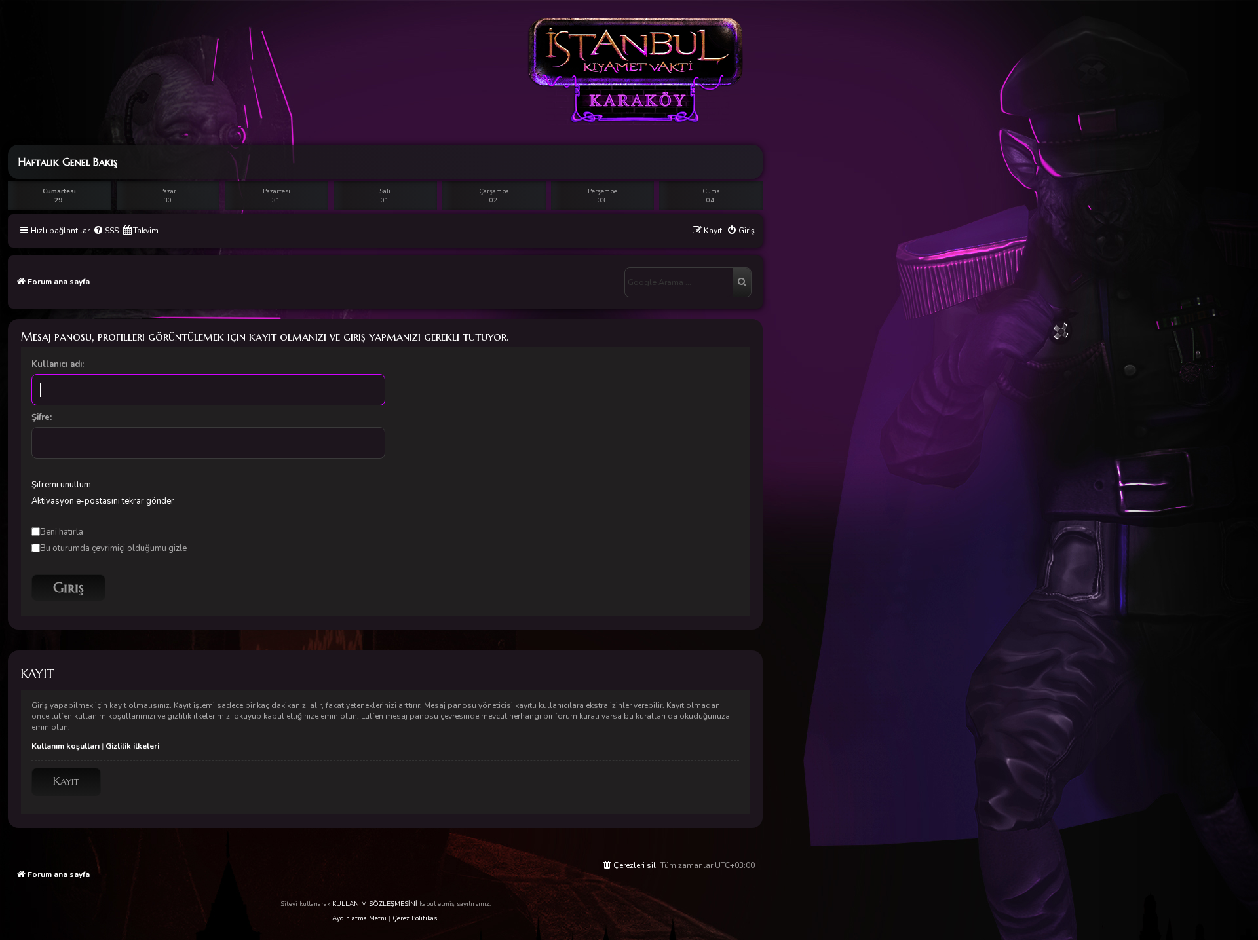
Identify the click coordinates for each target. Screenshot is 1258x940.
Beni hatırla (61, 531)
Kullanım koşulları (65, 746)
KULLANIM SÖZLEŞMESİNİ (374, 904)
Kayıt (66, 781)
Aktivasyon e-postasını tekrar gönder (102, 501)
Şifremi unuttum (61, 484)
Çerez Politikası (415, 918)
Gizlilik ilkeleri (132, 746)
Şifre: (41, 417)
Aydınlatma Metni (359, 918)
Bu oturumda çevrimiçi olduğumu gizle (113, 548)
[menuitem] (106, 231)
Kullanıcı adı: (57, 364)
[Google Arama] (742, 282)
